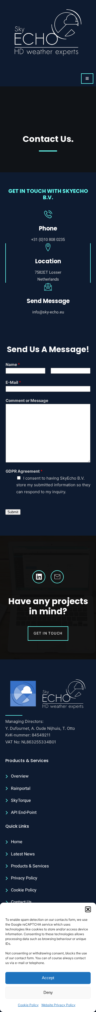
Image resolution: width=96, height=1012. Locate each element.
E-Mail (13, 382)
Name (13, 364)
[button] (88, 909)
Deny (48, 992)
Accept (48, 977)
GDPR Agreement (24, 471)
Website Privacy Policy (58, 1005)
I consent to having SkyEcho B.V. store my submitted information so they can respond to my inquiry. (53, 485)
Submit (12, 512)
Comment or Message (27, 400)
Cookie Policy (28, 1005)
